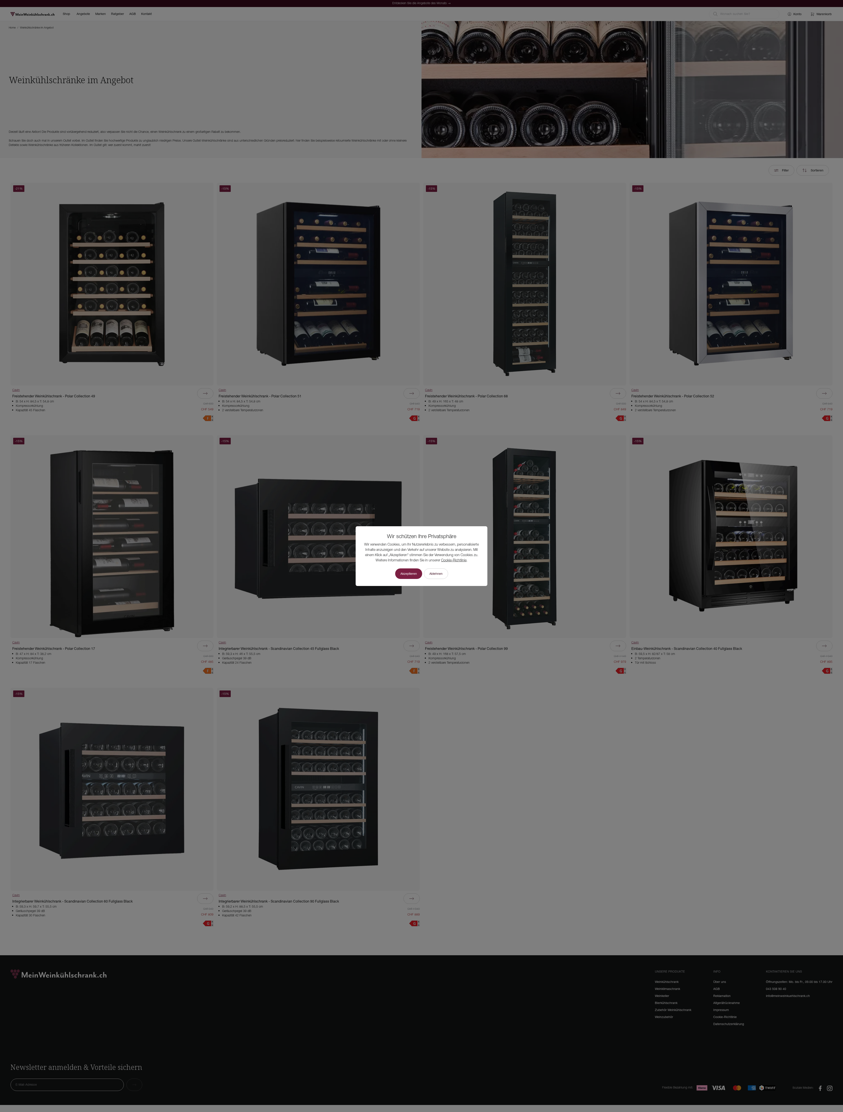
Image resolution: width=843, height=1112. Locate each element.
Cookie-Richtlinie (454, 560)
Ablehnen (436, 573)
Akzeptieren (408, 573)
